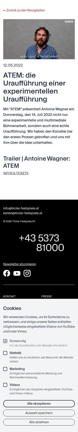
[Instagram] (27, 273)
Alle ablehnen (39, 422)
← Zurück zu (24, 10)
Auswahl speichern (39, 413)
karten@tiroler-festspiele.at (22, 213)
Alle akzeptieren (39, 403)
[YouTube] (16, 273)
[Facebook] (6, 273)
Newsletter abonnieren (19, 264)
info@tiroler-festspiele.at (21, 208)
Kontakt (9, 296)
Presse (46, 296)
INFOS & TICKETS (15, 173)
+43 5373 (39, 242)
